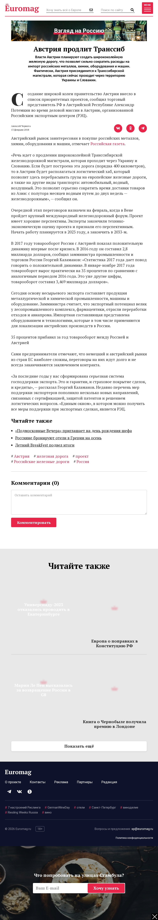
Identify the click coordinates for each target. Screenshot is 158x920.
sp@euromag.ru (142, 829)
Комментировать (34, 522)
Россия (81, 461)
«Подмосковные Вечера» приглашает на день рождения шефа (73, 430)
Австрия (20, 456)
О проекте (13, 782)
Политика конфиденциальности (134, 837)
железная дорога (51, 456)
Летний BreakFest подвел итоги (44, 445)
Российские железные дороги (40, 461)
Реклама (61, 782)
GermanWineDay (57, 807)
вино (47, 812)
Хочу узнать (106, 888)
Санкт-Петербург (102, 807)
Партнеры (85, 782)
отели (79, 807)
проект (81, 456)
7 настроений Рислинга (23, 807)
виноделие (129, 807)
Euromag (22, 8)
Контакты (37, 782)
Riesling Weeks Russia (21, 812)
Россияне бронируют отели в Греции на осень (58, 437)
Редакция (109, 782)
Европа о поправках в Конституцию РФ (114, 643)
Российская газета (107, 143)
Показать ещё (79, 746)
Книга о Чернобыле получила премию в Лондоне (114, 724)
